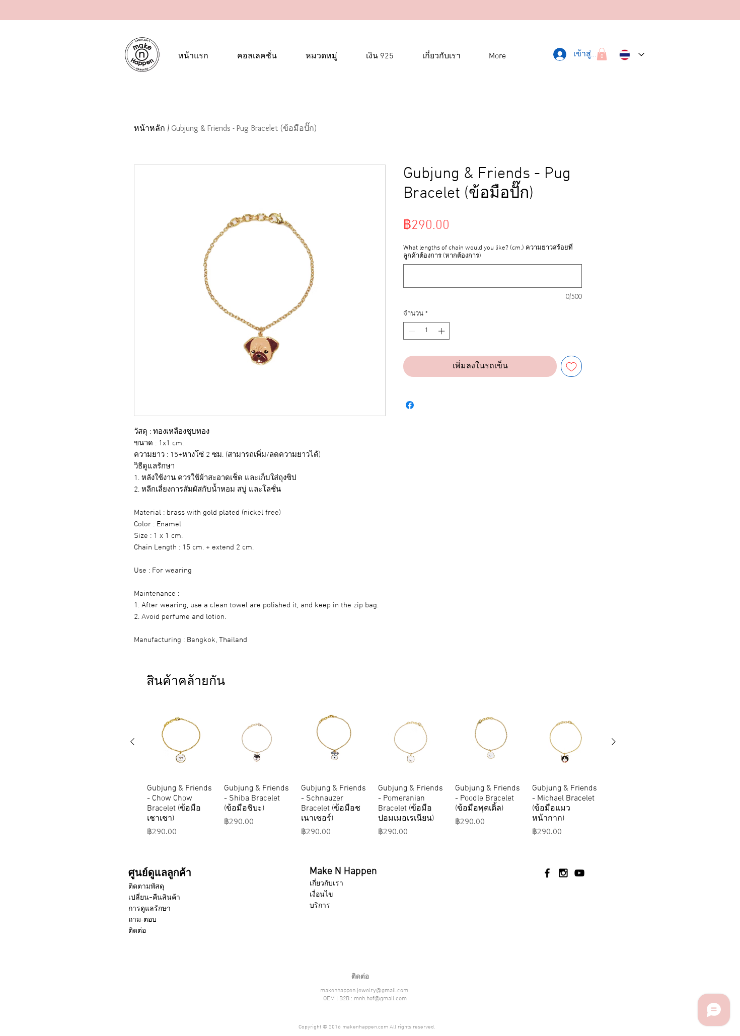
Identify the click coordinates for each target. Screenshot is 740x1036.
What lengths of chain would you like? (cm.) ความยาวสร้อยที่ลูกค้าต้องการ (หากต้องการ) (488, 252)
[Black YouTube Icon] (579, 873)
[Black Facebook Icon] (547, 873)
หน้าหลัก (149, 128)
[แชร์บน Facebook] (410, 405)
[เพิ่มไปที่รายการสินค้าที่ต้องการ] (571, 366)
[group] (373, 778)
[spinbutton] (426, 331)
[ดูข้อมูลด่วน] (180, 741)
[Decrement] (411, 331)
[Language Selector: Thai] (632, 54)
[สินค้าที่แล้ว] (132, 742)
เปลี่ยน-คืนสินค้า (154, 897)
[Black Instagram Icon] (563, 873)
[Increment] (442, 331)
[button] (602, 54)
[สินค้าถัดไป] (614, 742)
